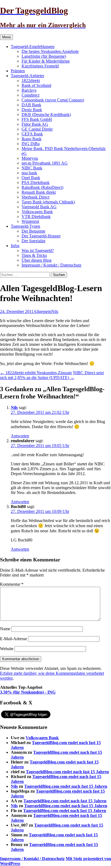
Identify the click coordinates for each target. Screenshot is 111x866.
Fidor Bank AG (35, 124)
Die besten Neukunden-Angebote (50, 51)
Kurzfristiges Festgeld (40, 66)
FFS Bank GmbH (37, 119)
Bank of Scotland (36, 85)
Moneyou (30, 158)
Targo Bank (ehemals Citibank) (48, 202)
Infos (15, 245)
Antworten (20, 436)
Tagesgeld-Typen (25, 226)
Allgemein (42, 311)
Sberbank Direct (35, 197)
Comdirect (30, 95)
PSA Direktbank (36, 182)
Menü (6, 37)
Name (5, 628)
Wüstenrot (30, 221)
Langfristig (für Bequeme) (44, 56)
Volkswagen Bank (37, 211)
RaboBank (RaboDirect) (42, 187)
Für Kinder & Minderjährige (46, 61)
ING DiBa (31, 143)
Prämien (18, 71)
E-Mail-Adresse (13, 638)
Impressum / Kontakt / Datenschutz (51, 265)
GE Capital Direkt (37, 129)
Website (6, 648)
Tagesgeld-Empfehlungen (32, 46)
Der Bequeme (33, 231)
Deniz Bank (32, 109)
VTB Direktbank (36, 216)
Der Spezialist (33, 240)
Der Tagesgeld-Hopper (41, 236)
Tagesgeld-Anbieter (27, 75)
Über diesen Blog (36, 260)
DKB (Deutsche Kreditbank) (46, 114)
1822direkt (31, 80)
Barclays (29, 90)
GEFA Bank (32, 134)
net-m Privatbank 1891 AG (45, 163)
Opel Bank (31, 177)
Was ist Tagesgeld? (38, 250)
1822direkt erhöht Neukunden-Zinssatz (36, 372)
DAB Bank (31, 105)
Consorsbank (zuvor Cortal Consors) (53, 100)
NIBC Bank (32, 168)
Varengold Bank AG (39, 206)
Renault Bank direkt (39, 192)
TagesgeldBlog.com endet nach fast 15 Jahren (67, 771)
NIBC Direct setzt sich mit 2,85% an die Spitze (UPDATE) (52, 375)
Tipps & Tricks (34, 255)
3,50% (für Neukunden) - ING (28, 692)
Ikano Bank (31, 139)
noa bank (29, 173)
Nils (54, 311)
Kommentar (11, 584)
